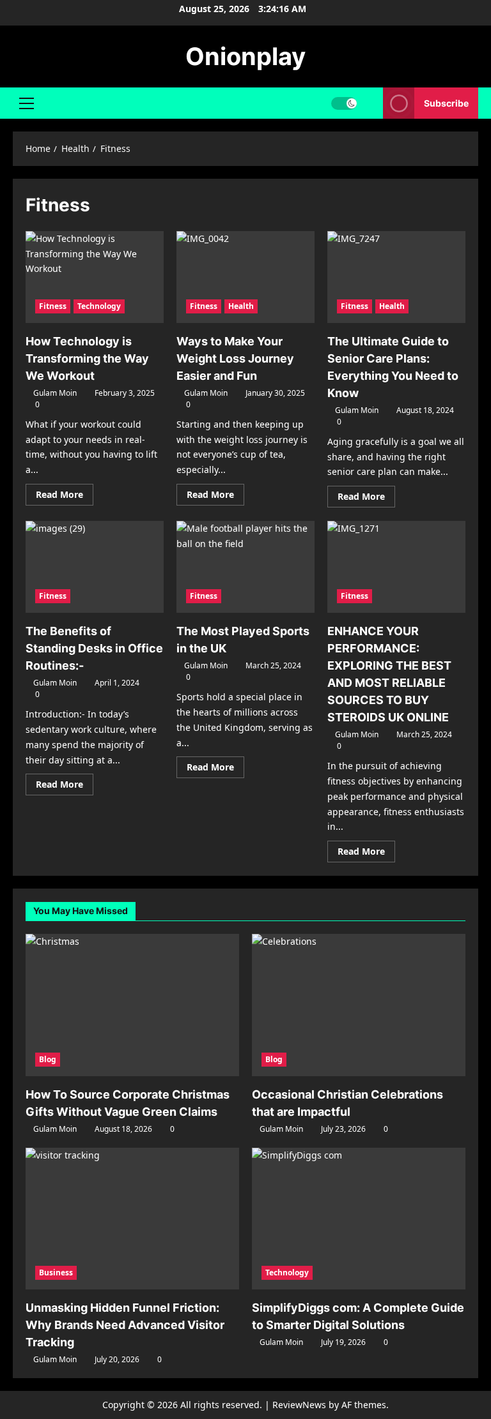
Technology (99, 306)
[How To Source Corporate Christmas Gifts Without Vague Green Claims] (132, 1005)
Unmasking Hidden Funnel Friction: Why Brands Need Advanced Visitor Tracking (125, 1325)
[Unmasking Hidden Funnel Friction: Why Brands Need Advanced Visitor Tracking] (132, 1219)
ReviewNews (299, 1405)
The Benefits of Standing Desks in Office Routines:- (94, 648)
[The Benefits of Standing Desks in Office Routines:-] (95, 567)
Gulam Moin (55, 392)
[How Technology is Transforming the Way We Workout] (95, 277)
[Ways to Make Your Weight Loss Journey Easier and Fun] (245, 277)
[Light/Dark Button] (344, 103)
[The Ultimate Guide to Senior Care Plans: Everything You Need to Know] (396, 277)
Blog (47, 1059)
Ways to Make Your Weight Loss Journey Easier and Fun (235, 358)
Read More (64, 497)
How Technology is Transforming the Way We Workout (87, 358)
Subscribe (446, 103)
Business (56, 1272)
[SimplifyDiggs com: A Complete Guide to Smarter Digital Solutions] (358, 1219)
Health (241, 306)
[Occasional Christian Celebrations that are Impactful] (358, 1005)
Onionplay (245, 56)
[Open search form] (369, 103)
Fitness (52, 306)
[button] (26, 103)
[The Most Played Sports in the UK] (245, 567)
